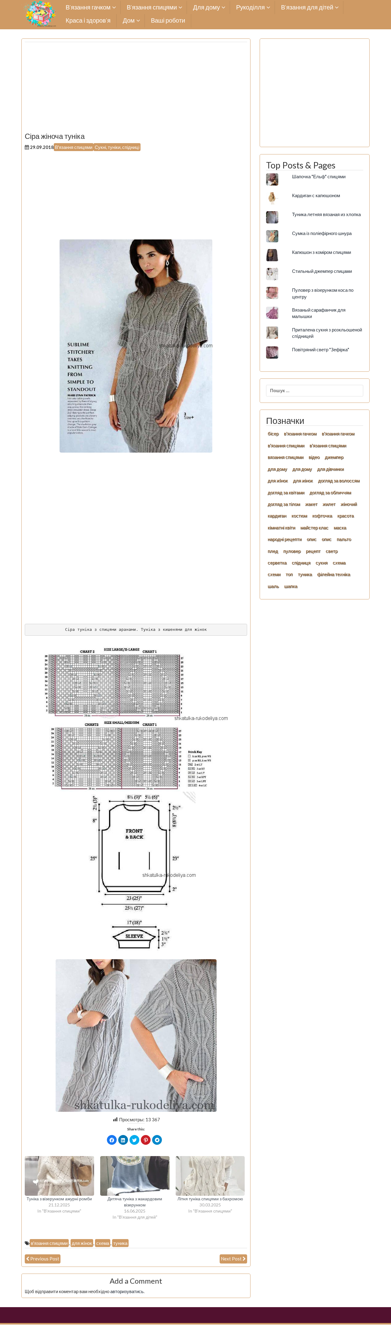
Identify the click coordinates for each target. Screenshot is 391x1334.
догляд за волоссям (339, 480)
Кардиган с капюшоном (316, 195)
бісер (273, 433)
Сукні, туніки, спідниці (117, 147)
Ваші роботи (168, 20)
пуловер (292, 551)
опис (311, 539)
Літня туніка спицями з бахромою (210, 1198)
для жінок (303, 480)
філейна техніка (333, 574)
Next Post (231, 1258)
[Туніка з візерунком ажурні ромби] (59, 1176)
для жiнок (82, 1243)
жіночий (349, 504)
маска (340, 527)
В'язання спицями (73, 147)
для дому (277, 469)
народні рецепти (284, 539)
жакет (311, 504)
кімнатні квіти (281, 527)
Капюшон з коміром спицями (321, 252)
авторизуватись (127, 1291)
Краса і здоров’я (88, 20)
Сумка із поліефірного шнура (322, 233)
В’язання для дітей (307, 7)
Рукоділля (250, 7)
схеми (274, 574)
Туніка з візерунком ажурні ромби (59, 1198)
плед (273, 551)
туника (120, 1243)
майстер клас (314, 527)
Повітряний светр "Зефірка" (320, 349)
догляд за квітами (286, 492)
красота (345, 515)
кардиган (277, 515)
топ (289, 574)
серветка (277, 562)
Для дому (206, 7)
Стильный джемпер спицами (322, 271)
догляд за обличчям (330, 492)
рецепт (313, 551)
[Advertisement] (136, 89)
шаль (273, 586)
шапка (290, 586)
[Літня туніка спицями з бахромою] (210, 1176)
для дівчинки (330, 469)
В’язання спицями (152, 7)
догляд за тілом (284, 504)
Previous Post (44, 1258)
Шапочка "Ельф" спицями (318, 176)
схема (102, 1243)
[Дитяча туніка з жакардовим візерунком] (135, 1176)
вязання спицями (285, 457)
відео (314, 457)
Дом (129, 20)
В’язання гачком (88, 7)
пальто (344, 539)
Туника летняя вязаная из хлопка (326, 214)
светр (332, 551)
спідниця (301, 562)
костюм (299, 515)
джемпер (334, 457)
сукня (321, 562)
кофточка (322, 515)
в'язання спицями (49, 1243)
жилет (329, 504)
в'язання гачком (300, 433)
